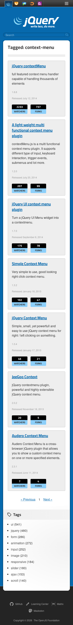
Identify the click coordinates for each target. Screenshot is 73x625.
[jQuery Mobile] (24, 3)
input (14, 549)
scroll (14, 580)
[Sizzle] (32, 3)
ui (12, 524)
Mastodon (39, 610)
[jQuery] (8, 4)
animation (18, 543)
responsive (18, 561)
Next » (47, 499)
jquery (15, 530)
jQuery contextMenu (29, 66)
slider (14, 568)
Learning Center (39, 603)
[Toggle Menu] (66, 3)
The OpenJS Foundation (47, 620)
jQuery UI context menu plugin (31, 206)
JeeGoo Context (24, 376)
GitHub (19, 603)
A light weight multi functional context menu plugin (32, 130)
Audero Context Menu (30, 435)
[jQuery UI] (16, 3)
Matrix (60, 603)
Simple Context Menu (29, 263)
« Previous (28, 499)
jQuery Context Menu (29, 318)
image (15, 555)
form (14, 537)
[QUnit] (40, 3)
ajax (14, 574)
